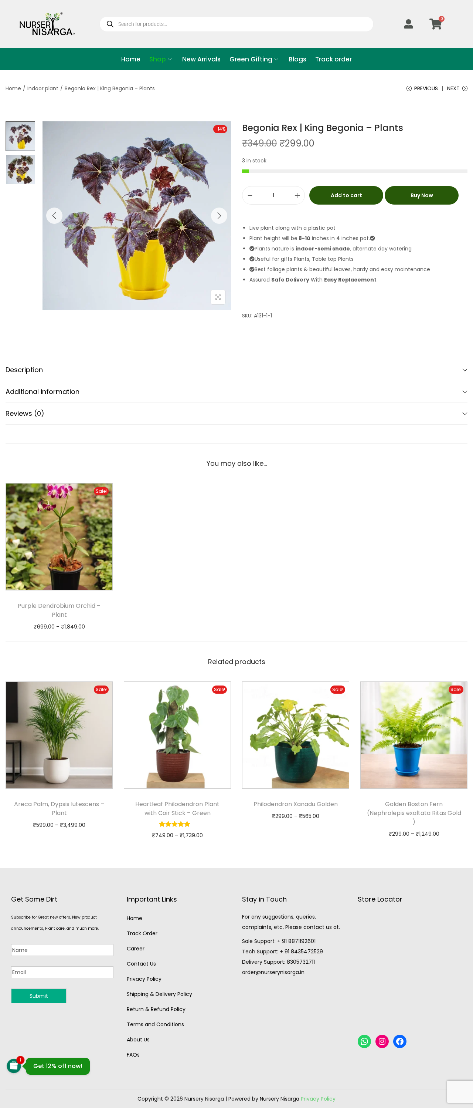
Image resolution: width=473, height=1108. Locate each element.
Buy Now (422, 195)
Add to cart (346, 195)
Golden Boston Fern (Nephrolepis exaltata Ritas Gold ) (414, 813)
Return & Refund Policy (156, 1009)
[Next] (219, 216)
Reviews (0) (25, 413)
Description (24, 369)
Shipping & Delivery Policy (159, 994)
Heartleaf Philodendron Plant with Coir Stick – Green (177, 808)
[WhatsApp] (364, 1041)
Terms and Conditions (155, 1024)
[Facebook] (399, 1041)
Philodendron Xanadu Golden (295, 804)
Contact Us (141, 963)
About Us (138, 1039)
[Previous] (54, 216)
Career (135, 948)
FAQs (133, 1054)
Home (13, 88)
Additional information (42, 391)
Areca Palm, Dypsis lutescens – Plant (59, 808)
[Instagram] (382, 1041)
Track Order (142, 933)
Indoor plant (42, 88)
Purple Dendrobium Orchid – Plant (59, 610)
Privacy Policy (144, 979)
